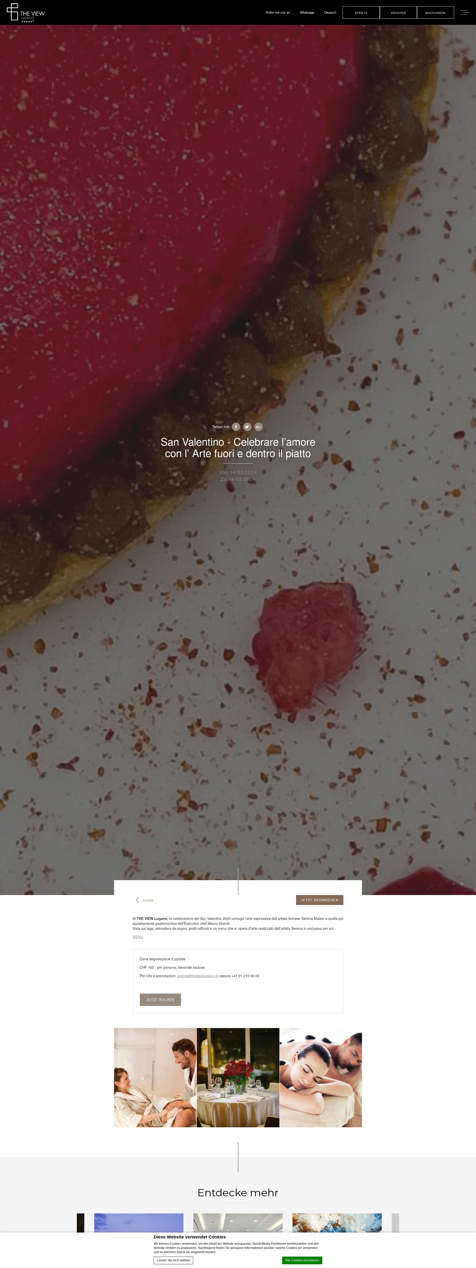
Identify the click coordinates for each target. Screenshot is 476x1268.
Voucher (398, 13)
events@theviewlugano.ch (197, 975)
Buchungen (436, 13)
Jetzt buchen (160, 999)
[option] (155, 1077)
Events (361, 13)
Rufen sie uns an (278, 12)
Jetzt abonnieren (319, 900)
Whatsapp (307, 12)
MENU (138, 936)
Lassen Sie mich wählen (173, 1260)
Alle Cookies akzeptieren (302, 1260)
